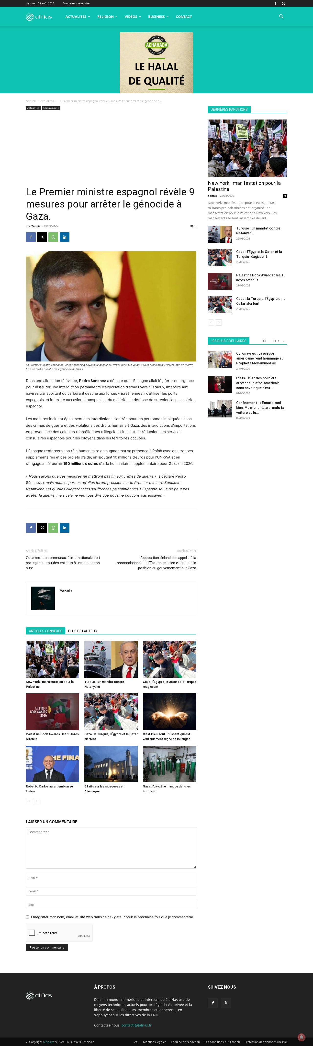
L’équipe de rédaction (185, 1042)
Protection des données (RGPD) (266, 1042)
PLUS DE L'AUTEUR (82, 631)
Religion (105, 16)
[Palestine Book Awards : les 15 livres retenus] (52, 711)
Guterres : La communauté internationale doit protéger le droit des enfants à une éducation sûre (63, 563)
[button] (281, 17)
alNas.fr (48, 1042)
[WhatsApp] (53, 237)
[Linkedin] (64, 237)
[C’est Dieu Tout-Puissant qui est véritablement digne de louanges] (169, 711)
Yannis (35, 226)
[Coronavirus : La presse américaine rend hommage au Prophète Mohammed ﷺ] (220, 359)
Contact (184, 16)
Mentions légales (154, 1042)
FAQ (135, 1042)
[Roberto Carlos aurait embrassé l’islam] (52, 764)
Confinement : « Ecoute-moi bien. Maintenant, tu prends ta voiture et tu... (260, 408)
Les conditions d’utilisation (222, 1042)
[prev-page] (29, 801)
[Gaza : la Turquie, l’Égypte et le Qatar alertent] (111, 711)
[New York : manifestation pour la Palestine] (52, 659)
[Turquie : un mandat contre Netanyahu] (111, 659)
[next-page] (37, 801)
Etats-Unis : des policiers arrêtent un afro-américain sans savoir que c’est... (257, 383)
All (264, 341)
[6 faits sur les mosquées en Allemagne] (111, 764)
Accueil (31, 101)
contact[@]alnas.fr (137, 1025)
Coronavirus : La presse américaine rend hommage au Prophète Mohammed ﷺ (259, 358)
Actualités (76, 16)
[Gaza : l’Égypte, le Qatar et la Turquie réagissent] (169, 659)
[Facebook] (275, 3)
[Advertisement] (111, 149)
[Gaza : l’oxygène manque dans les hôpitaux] (169, 764)
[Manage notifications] (301, 1037)
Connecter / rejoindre (76, 3)
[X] (283, 3)
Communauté (51, 107)
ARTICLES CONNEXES (45, 631)
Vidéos (131, 16)
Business (156, 16)
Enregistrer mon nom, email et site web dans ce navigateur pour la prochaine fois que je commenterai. (112, 917)
